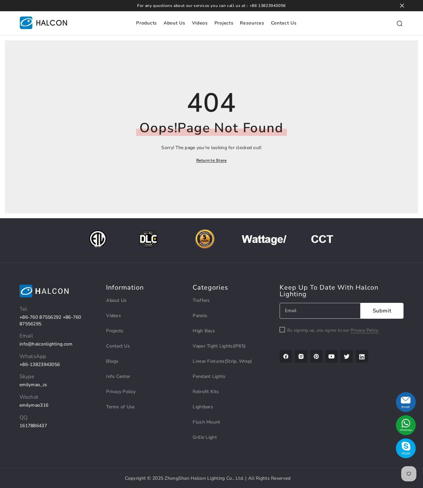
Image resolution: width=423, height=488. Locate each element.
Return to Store (211, 160)
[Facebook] (286, 356)
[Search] (399, 23)
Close (402, 6)
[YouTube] (331, 356)
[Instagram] (301, 356)
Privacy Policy (365, 330)
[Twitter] (346, 356)
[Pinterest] (316, 356)
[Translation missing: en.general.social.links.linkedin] (362, 356)
